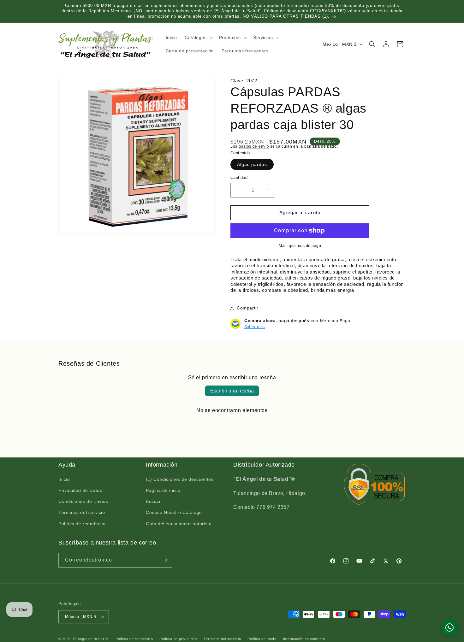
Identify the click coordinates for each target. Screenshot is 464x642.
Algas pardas (252, 164)
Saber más (254, 326)
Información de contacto (304, 638)
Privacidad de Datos (80, 490)
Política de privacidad (178, 638)
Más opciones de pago (300, 246)
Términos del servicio (81, 512)
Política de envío (262, 638)
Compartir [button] (247, 307)
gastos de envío (254, 146)
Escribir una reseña (232, 390)
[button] (198, 37)
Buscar (153, 501)
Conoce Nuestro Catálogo (174, 512)
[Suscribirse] (165, 560)
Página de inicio (163, 490)
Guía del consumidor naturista (178, 524)
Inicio (64, 479)
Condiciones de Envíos (83, 501)
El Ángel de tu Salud (90, 639)
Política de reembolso (82, 524)
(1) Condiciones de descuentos (179, 479)
